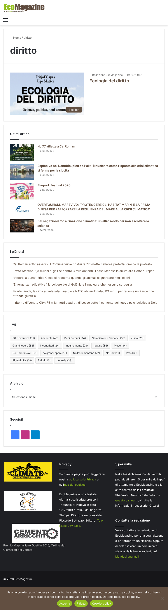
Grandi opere (23, 345)
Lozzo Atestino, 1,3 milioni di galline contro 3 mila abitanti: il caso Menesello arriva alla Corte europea (83, 271)
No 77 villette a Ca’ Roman (56, 146)
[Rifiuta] (162, 598)
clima (137, 338)
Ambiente (49, 338)
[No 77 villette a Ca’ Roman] (22, 152)
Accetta (64, 603)
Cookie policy (101, 603)
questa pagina (125, 500)
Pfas (131, 353)
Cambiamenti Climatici (108, 338)
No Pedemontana (86, 353)
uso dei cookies (75, 484)
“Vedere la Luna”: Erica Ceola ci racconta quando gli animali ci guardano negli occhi (71, 277)
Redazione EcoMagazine (107, 74)
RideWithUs (22, 360)
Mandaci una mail (127, 556)
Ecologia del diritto (109, 80)
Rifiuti (44, 360)
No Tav (113, 353)
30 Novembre (23, 338)
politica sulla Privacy (82, 479)
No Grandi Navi (24, 353)
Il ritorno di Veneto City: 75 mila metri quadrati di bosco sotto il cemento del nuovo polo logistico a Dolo (85, 302)
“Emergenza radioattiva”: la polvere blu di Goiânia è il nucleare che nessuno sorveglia (72, 284)
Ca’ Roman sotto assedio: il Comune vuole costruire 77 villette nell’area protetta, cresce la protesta (82, 264)
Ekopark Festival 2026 (53, 185)
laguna (101, 345)
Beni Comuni (75, 338)
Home (16, 37)
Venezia (64, 360)
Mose (120, 345)
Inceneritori (50, 345)
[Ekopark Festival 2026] (22, 191)
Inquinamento (77, 345)
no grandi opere (55, 353)
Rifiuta (81, 603)
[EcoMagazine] (24, 7)
